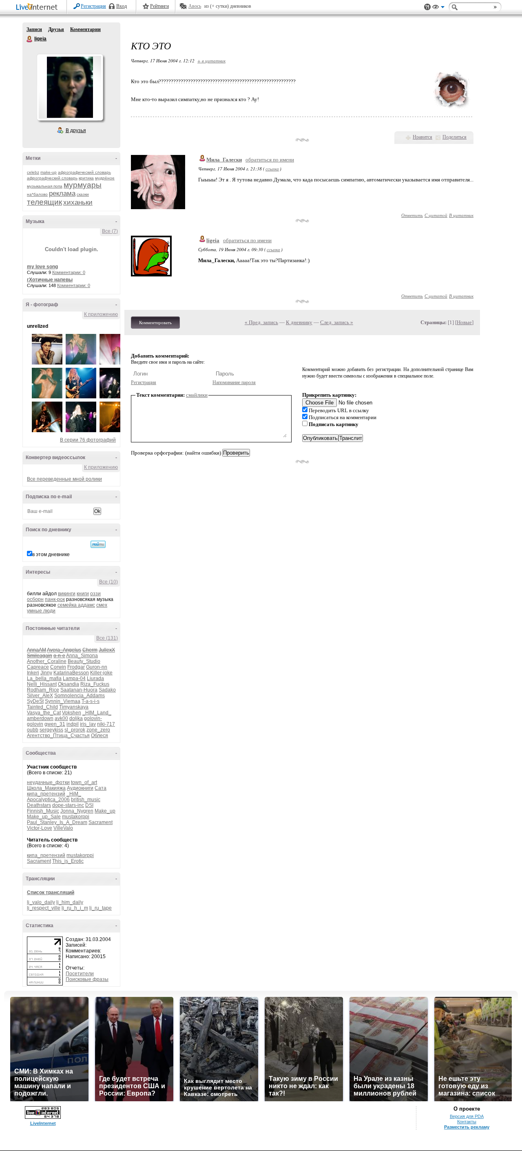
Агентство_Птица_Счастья (58, 735)
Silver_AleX (40, 695)
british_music (85, 799)
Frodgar (76, 667)
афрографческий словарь (52, 178)
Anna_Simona (82, 655)
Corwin (58, 667)
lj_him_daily (69, 902)
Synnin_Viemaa (62, 701)
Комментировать (155, 322)
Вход (121, 6)
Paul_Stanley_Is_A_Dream (57, 822)
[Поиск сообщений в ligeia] (98, 544)
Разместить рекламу (466, 1126)
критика (86, 178)
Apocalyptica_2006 (48, 799)
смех (101, 605)
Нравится (422, 137)
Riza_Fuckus (94, 684)
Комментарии (85, 29)
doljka (76, 718)
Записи (34, 29)
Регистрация (93, 6)
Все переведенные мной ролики (64, 479)
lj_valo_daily (41, 902)
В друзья (76, 130)
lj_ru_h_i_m (75, 908)
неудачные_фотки (48, 782)
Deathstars (39, 805)
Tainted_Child (42, 707)
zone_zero (98, 730)
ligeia (30, 39)
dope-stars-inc (68, 805)
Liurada (95, 678)
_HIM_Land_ (96, 713)
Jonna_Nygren (76, 811)
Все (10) (108, 582)
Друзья (56, 29)
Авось (194, 6)
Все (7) (110, 231)
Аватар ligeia (69, 87)
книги (83, 593)
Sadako (107, 690)
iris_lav (88, 724)
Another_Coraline (46, 661)
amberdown (40, 718)
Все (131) (107, 638)
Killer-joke (101, 673)
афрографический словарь (84, 172)
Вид (438, 8)
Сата (100, 788)
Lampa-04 (74, 678)
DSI (89, 805)
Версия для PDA (467, 1116)
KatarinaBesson (71, 673)
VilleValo (63, 828)
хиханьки (78, 202)
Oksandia (68, 684)
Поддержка (427, 7)
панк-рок (55, 599)
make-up (48, 172)
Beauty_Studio (84, 661)
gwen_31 (54, 724)
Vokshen (71, 713)
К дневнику (299, 322)
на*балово (37, 194)
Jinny (46, 673)
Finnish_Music (43, 811)
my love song (42, 267)
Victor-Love (39, 828)
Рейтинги (159, 6)
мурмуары (83, 185)
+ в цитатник (211, 60)
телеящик (44, 202)
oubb (32, 730)
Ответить (412, 215)
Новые (464, 322)
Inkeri (33, 673)
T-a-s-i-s (91, 701)
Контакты (466, 1121)
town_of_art (84, 782)
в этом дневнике (51, 554)
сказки (83, 194)
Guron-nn (96, 667)
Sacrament (100, 822)
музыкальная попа (44, 186)
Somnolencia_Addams (79, 695)
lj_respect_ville (43, 908)
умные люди (41, 611)
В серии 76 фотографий (88, 440)
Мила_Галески (224, 160)
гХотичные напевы (50, 280)
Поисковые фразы (87, 979)
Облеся (99, 735)
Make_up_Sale (44, 817)
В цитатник (461, 215)
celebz (33, 172)
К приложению (101, 314)
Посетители (80, 973)
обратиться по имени (270, 160)
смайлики (197, 395)
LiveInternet (38, 7)
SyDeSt (35, 701)
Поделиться (454, 137)
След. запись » (336, 322)
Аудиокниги (80, 788)
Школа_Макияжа (46, 788)
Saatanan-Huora (78, 690)
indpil (72, 724)
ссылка (272, 169)
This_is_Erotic (68, 861)
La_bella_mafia (44, 678)
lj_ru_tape (100, 908)
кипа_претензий (46, 794)
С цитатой (436, 215)
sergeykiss (51, 730)
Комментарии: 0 (68, 272)
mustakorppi (75, 817)
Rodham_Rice (43, 690)
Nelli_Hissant (42, 684)
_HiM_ (73, 794)
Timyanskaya (73, 707)
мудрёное (105, 178)
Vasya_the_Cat (44, 713)
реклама (62, 193)
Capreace (38, 667)
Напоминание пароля (234, 382)
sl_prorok (74, 730)
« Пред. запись (261, 322)
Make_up (105, 811)
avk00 (61, 718)
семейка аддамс (76, 605)
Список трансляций (50, 892)
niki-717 (106, 724)
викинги (66, 593)
